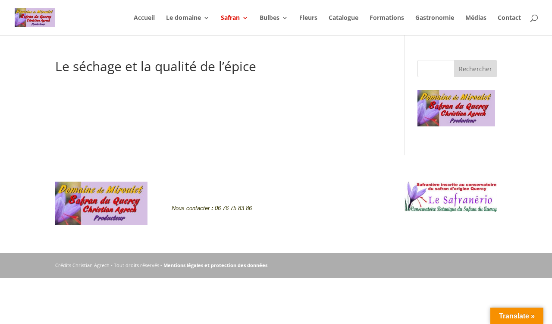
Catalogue (343, 18)
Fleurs (308, 18)
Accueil (144, 18)
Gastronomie (434, 18)
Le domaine (183, 18)
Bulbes (269, 18)
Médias (475, 18)
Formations (387, 18)
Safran (230, 18)
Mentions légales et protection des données (215, 265)
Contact (509, 18)
